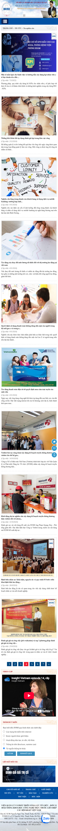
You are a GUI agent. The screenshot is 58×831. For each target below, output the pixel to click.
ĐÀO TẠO (33, 793)
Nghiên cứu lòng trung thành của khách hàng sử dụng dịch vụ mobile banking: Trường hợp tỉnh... (27, 200)
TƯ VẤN (20, 793)
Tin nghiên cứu (28, 28)
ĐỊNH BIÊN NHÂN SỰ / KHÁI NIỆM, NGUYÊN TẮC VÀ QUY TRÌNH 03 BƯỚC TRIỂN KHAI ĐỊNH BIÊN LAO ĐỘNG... (27, 581)
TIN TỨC (7, 793)
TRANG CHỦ (8, 28)
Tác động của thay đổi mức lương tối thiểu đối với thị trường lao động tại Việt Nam (29, 264)
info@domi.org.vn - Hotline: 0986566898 (39, 819)
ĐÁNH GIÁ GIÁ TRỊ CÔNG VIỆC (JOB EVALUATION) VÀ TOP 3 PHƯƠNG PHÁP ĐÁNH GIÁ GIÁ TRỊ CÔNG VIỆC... (28, 642)
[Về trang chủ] (54, 442)
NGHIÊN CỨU (47, 793)
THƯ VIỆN (22, 797)
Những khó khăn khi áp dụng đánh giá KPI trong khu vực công (25, 138)
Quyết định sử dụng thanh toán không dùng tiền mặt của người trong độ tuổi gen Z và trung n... (28, 327)
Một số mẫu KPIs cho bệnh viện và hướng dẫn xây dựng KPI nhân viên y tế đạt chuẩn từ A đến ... (28, 76)
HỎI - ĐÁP (36, 797)
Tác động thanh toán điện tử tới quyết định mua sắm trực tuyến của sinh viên (27, 390)
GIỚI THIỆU (46, 789)
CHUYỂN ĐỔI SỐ (13, 789)
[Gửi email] (54, 448)
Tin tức (18, 28)
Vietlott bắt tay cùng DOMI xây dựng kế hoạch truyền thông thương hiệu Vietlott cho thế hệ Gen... (28, 454)
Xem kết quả (26, 753)
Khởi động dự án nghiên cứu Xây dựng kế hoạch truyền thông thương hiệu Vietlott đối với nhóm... (28, 517)
